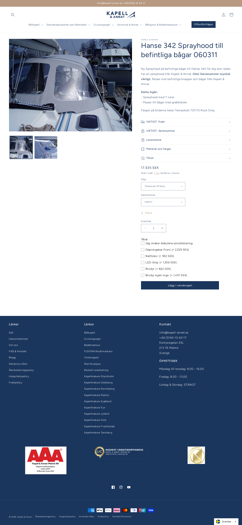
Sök (11, 332)
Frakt (157, 173)
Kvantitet (146, 221)
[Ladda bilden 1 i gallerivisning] (21, 147)
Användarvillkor (86, 516)
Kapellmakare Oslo (95, 420)
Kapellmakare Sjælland (97, 401)
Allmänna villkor (18, 363)
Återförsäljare (92, 363)
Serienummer (148, 195)
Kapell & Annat (24, 517)
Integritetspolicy (19, 376)
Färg (143, 179)
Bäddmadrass (92, 345)
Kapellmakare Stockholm (99, 376)
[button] (13, 15)
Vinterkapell (91, 357)
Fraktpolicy (15, 382)
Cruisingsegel (92, 338)
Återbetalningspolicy (21, 370)
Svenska (226, 521)
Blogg (12, 357)
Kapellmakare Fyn (94, 407)
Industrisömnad (18, 338)
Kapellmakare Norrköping (99, 388)
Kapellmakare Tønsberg (98, 432)
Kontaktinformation (121, 516)
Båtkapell (89, 332)
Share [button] (148, 212)
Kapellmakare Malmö (96, 395)
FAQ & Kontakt (18, 351)
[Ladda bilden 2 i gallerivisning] (45, 147)
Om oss (13, 345)
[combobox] (226, 521)
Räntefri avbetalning (96, 370)
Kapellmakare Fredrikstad (99, 426)
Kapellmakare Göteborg (98, 382)
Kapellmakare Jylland (96, 413)
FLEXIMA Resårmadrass (98, 351)
